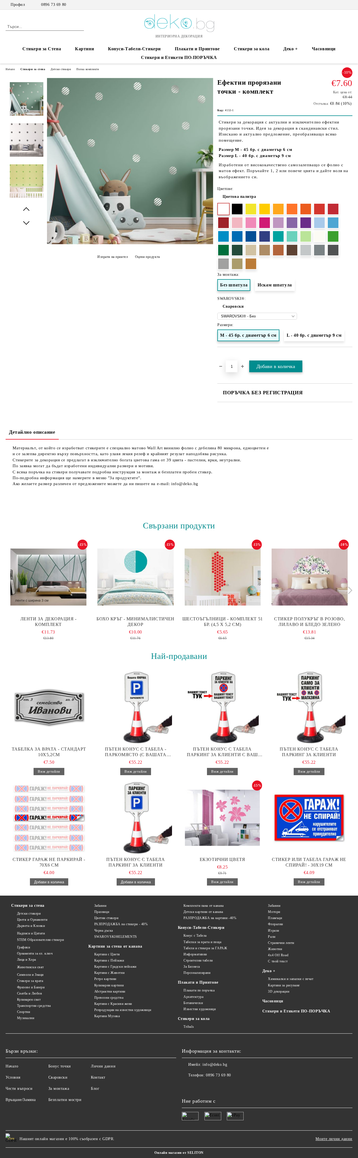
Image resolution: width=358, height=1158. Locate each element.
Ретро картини (105, 979)
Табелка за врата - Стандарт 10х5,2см (49, 752)
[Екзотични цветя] (222, 817)
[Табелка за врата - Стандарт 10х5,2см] (48, 707)
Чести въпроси (19, 1088)
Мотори (274, 912)
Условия (13, 1077)
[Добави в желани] (348, 357)
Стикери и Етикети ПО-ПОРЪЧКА (179, 57)
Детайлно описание (32, 432)
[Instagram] (341, 5)
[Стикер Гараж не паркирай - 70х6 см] (48, 817)
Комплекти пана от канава (203, 906)
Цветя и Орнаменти (32, 920)
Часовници (324, 48)
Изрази (273, 930)
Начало (10, 69)
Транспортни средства (34, 1006)
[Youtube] (210, 1086)
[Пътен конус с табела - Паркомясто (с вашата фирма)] (135, 707)
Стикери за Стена (41, 48)
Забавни (100, 906)
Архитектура (193, 997)
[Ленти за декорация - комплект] (48, 577)
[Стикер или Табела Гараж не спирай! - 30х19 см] (309, 817)
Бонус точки (59, 1066)
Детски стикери (61, 69)
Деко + (290, 48)
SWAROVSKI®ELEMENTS (115, 937)
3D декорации (278, 991)
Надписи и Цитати (31, 933)
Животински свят (30, 967)
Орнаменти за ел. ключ (35, 953)
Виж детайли (49, 771)
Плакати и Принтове (197, 48)
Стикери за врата (30, 981)
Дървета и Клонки (31, 926)
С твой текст (278, 961)
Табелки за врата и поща (202, 942)
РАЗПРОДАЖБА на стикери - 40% (121, 924)
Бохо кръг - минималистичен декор (135, 621)
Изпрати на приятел (112, 257)
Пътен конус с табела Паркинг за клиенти (309, 752)
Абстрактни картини (109, 991)
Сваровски (233, 306)
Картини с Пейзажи (109, 960)
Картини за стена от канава (115, 946)
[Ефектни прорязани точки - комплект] (130, 243)
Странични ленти (281, 943)
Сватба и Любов (29, 993)
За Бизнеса (191, 967)
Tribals (188, 1027)
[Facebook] (332, 5)
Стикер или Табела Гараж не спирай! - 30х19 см (309, 862)
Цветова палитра (239, 196)
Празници (101, 912)
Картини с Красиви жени (113, 1004)
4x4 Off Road (278, 955)
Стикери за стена (32, 69)
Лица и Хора (26, 960)
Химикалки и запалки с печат (290, 979)
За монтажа (58, 1088)
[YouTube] (349, 5)
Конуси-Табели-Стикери (134, 48)
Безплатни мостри (65, 1100)
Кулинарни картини (109, 985)
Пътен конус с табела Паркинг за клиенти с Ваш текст (222, 752)
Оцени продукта (147, 257)
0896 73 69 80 (53, 5)
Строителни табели (198, 960)
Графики (23, 947)
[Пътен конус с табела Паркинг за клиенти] (309, 707)
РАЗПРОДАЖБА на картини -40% (209, 918)
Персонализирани (196, 973)
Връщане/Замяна (21, 1100)
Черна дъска (103, 930)
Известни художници (199, 1009)
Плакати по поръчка (199, 990)
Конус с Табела (195, 936)
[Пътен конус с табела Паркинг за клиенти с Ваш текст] (222, 707)
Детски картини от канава (203, 912)
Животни (275, 949)
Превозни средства (108, 998)
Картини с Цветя (107, 954)
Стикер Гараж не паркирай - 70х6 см (49, 862)
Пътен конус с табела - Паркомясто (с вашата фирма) (135, 752)
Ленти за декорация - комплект (48, 621)
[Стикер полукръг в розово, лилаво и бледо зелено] (310, 577)
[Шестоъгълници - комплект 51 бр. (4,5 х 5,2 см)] (223, 577)
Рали (271, 937)
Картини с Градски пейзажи (115, 967)
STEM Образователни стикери (40, 940)
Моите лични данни (333, 1139)
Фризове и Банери (31, 987)
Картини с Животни (109, 973)
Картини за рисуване (284, 985)
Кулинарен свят (29, 1000)
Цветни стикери (106, 918)
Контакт (98, 1077)
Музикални (25, 1018)
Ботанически (193, 1003)
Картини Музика (107, 1016)
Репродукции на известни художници (122, 1010)
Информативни (195, 954)
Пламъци (275, 918)
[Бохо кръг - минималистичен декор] (135, 577)
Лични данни (103, 1066)
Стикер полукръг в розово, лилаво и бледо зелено (309, 621)
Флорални (275, 924)
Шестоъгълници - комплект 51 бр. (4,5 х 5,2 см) (222, 621)
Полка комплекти (87, 69)
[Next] (348, 590)
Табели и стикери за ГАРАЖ (205, 948)
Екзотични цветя (222, 859)
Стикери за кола (251, 48)
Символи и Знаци (30, 975)
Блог (95, 1088)
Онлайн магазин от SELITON (179, 1153)
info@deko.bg (214, 1064)
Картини (84, 48)
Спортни (23, 1012)
